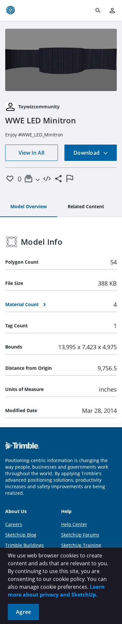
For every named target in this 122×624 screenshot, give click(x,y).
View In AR (32, 152)
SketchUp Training (81, 545)
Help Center (74, 524)
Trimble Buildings (24, 545)
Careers (13, 524)
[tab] (28, 207)
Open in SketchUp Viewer (61, 59)
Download (87, 152)
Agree (23, 612)
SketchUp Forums (80, 535)
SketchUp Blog (20, 535)
